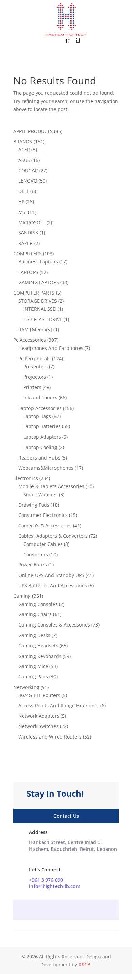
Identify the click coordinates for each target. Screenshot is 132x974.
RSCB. (85, 964)
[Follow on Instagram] (66, 910)
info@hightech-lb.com (54, 886)
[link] (73, 845)
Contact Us (66, 816)
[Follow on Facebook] (52, 910)
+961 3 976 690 (46, 879)
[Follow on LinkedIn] (79, 910)
